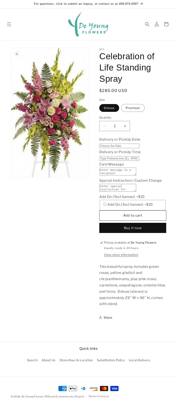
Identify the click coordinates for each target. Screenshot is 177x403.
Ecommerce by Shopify (70, 396)
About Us (48, 360)
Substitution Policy (111, 360)
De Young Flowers (33, 396)
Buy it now (133, 228)
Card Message (111, 164)
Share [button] (108, 317)
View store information (121, 255)
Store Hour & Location (76, 360)
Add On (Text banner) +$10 (122, 197)
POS (47, 396)
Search (32, 360)
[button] (9, 24)
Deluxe (109, 108)
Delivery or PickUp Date (119, 139)
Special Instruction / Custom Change (130, 180)
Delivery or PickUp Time (120, 152)
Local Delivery (139, 360)
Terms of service (98, 396)
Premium (133, 108)
